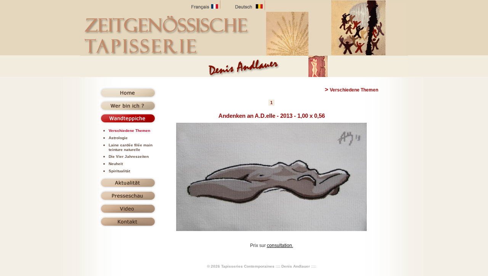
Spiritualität (119, 171)
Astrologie (118, 138)
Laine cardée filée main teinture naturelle (130, 147)
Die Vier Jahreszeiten (129, 156)
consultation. (280, 245)
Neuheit (116, 164)
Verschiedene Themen (129, 130)
